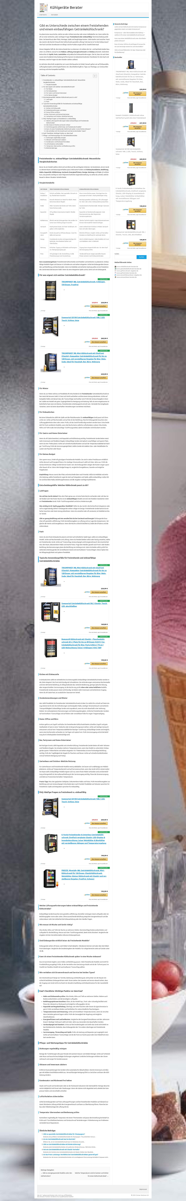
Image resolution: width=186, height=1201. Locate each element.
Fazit (47, 101)
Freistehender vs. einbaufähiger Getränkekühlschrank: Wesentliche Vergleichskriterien (64, 81)
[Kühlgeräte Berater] (42, 11)
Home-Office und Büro (53, 112)
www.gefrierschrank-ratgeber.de (127, 271)
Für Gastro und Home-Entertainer (56, 93)
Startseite (43, 15)
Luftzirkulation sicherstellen (54, 144)
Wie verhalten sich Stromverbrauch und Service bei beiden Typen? (66, 131)
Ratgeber (54, 15)
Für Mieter (49, 89)
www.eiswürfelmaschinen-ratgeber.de (129, 275)
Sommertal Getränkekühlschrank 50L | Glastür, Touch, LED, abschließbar (130, 233)
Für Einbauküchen (51, 91)
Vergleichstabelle (51, 84)
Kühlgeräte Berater (66, 7)
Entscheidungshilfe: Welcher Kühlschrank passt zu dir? (60, 97)
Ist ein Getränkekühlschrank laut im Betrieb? (59, 1139)
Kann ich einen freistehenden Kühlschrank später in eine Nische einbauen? (68, 129)
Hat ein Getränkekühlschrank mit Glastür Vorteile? (61, 1149)
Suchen (117, 254)
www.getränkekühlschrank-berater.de (129, 269)
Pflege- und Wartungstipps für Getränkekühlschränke (60, 135)
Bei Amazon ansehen (99, 306)
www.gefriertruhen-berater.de (127, 273)
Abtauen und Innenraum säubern (56, 139)
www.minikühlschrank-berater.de (127, 266)
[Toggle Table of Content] (93, 76)
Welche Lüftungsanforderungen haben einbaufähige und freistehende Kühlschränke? (67, 122)
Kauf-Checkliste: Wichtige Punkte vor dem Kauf (58, 133)
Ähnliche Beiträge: (51, 148)
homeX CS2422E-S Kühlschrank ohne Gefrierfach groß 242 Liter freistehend (131, 116)
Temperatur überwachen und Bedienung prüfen (60, 146)
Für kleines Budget (51, 95)
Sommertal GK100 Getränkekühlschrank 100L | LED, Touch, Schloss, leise (129, 151)
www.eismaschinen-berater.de (127, 277)
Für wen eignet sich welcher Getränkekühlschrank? (59, 87)
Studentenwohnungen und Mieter (56, 110)
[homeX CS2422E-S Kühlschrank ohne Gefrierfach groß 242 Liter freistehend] (131, 108)
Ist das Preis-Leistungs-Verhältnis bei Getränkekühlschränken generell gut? (70, 1154)
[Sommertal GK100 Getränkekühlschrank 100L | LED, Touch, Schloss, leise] (131, 142)
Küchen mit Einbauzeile (53, 108)
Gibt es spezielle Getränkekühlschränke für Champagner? (64, 1134)
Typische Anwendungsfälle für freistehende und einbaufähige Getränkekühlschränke (62, 105)
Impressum (143, 1189)
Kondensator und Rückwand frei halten (58, 141)
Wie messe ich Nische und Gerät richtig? (58, 125)
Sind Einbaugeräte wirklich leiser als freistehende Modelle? (63, 127)
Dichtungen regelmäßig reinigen (56, 137)
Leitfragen (49, 99)
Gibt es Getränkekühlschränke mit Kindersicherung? (62, 1144)
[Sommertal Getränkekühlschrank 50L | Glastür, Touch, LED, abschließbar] (131, 225)
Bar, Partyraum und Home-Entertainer (57, 114)
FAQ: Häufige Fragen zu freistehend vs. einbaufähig (59, 118)
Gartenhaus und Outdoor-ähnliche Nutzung (59, 116)
